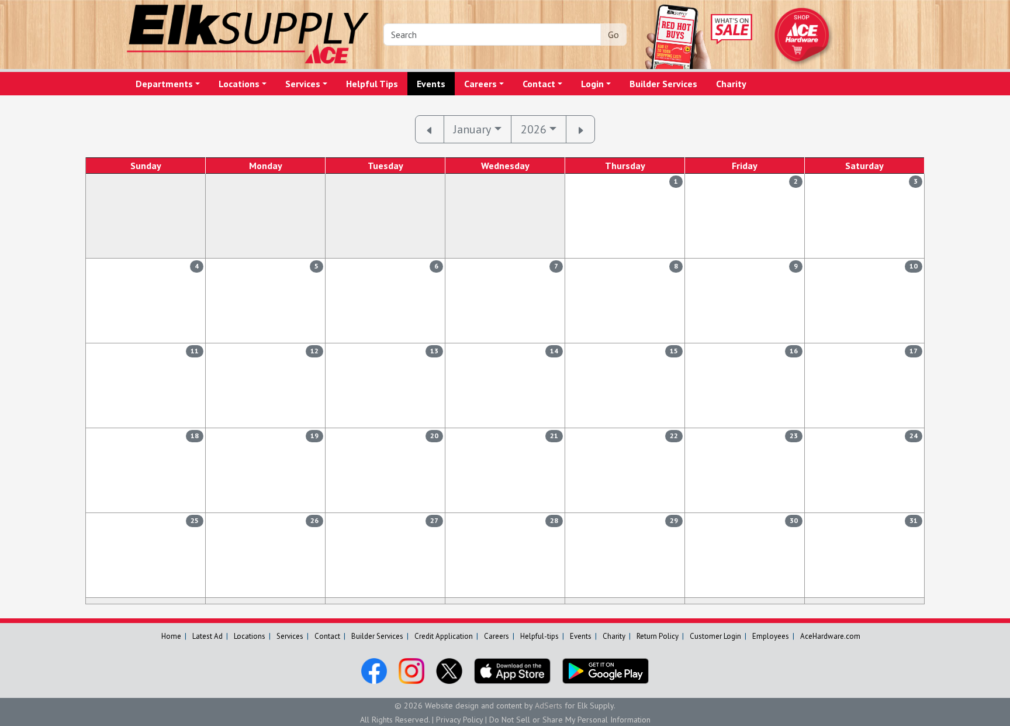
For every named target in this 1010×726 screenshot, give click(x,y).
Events (431, 84)
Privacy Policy (459, 719)
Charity (731, 84)
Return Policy (658, 636)
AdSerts (548, 705)
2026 (533, 129)
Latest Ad (207, 636)
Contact (539, 84)
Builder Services (663, 84)
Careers (480, 84)
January (472, 129)
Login (592, 84)
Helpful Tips (372, 84)
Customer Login (715, 636)
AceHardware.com (830, 636)
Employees (770, 636)
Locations (239, 84)
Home (171, 636)
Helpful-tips (539, 636)
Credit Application (443, 636)
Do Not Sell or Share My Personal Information (570, 719)
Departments (164, 84)
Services (302, 84)
